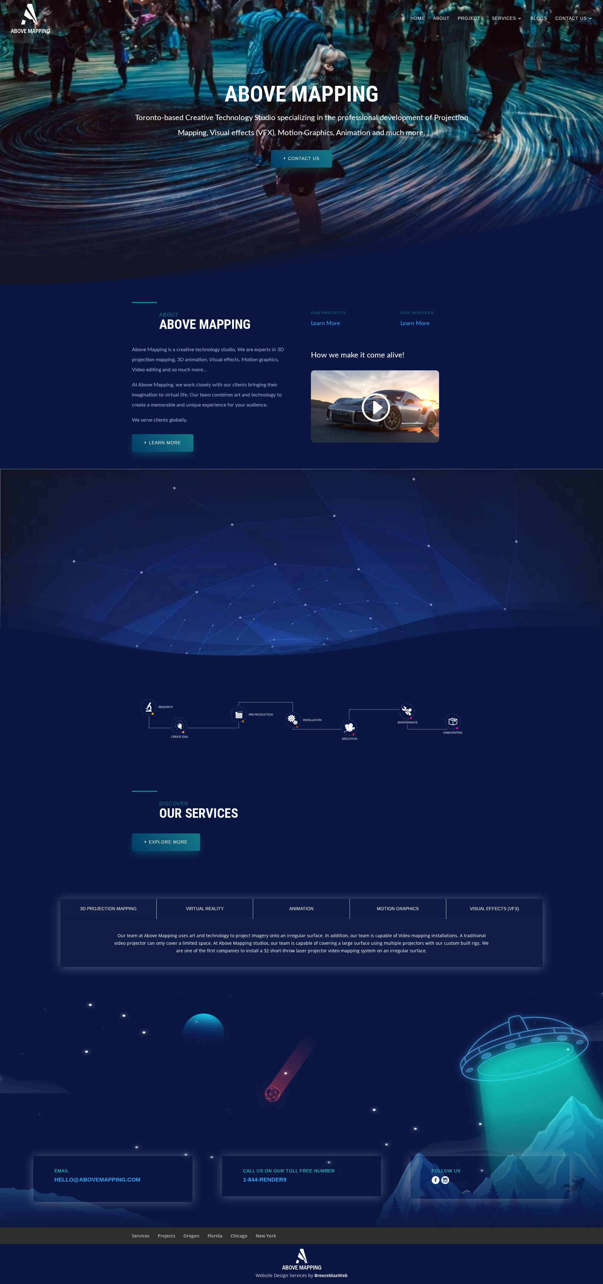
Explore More (168, 841)
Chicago (239, 1236)
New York (266, 1236)
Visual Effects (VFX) (494, 908)
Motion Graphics (398, 908)
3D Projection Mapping (108, 908)
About (441, 18)
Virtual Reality (205, 908)
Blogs (538, 18)
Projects (471, 18)
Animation (301, 908)
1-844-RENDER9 (264, 1179)
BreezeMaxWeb (331, 1275)
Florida (215, 1236)
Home (417, 18)
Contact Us (571, 18)
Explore (282, 601)
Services (504, 18)
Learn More (165, 442)
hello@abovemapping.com (97, 1179)
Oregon (191, 1236)
